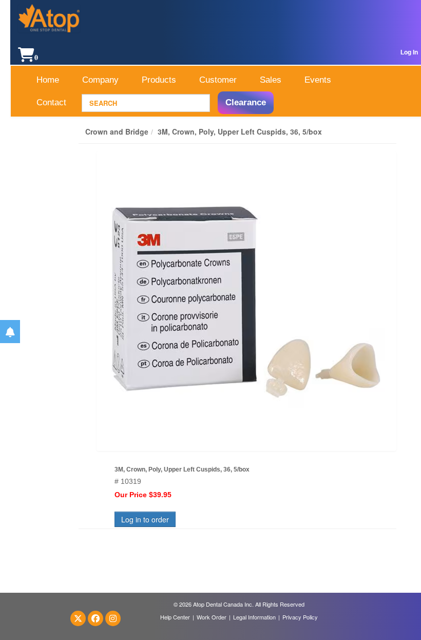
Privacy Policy (300, 617)
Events (317, 80)
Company (100, 80)
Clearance (245, 102)
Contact (51, 102)
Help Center (175, 617)
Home (47, 80)
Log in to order (145, 519)
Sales (270, 80)
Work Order (211, 617)
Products (159, 80)
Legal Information (254, 617)
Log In (409, 52)
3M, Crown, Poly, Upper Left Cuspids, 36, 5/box (240, 131)
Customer (218, 80)
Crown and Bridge (116, 131)
